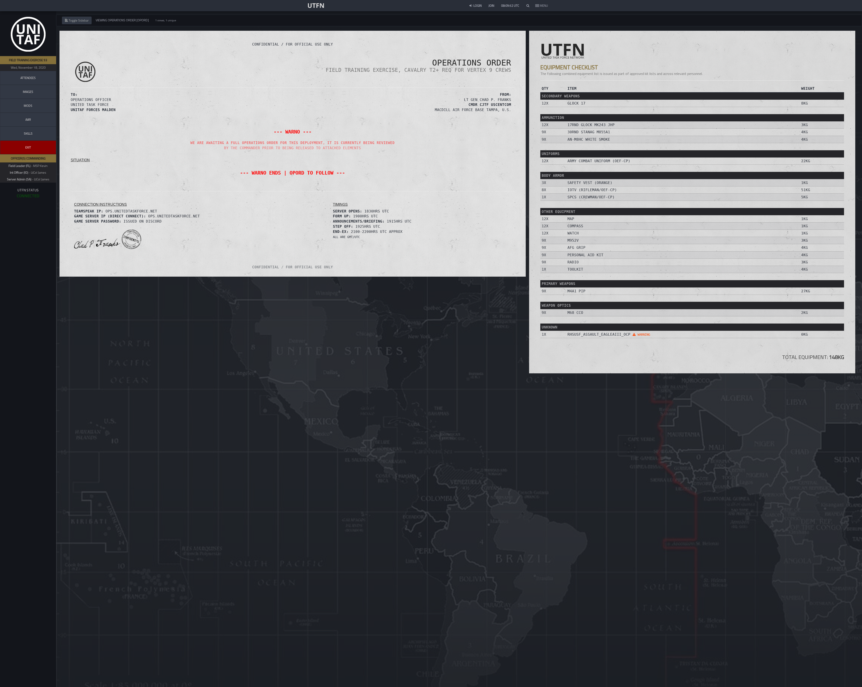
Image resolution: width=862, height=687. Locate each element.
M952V (573, 240)
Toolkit (575, 269)
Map (570, 219)
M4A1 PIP (576, 291)
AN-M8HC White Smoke (588, 139)
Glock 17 (576, 103)
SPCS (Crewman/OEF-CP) (591, 197)
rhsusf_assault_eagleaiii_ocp (608, 334)
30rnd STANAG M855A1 (588, 132)
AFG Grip (576, 247)
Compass (575, 226)
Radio (573, 262)
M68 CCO (575, 313)
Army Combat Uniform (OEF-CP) (598, 161)
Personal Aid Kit (585, 255)
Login (477, 5)
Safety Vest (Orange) (589, 183)
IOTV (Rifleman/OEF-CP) (592, 190)
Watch (573, 233)
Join (491, 5)
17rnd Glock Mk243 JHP (591, 125)
